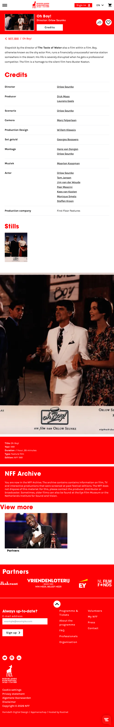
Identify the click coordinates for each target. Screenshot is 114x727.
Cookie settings (11, 689)
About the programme (67, 622)
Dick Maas (63, 96)
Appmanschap (38, 712)
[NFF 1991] (6, 38)
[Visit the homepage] (41, 5)
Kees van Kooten (67, 191)
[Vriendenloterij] (38, 583)
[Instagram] (12, 657)
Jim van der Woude (68, 182)
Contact (93, 628)
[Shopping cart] (110, 5)
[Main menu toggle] (4, 5)
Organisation (68, 642)
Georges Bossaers (67, 139)
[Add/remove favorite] (108, 22)
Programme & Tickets (68, 612)
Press (91, 622)
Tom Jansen (64, 177)
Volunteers (95, 610)
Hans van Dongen (67, 149)
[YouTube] (4, 657)
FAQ (62, 630)
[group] (36, 534)
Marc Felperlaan (66, 120)
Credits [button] (50, 27)
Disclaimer (9, 701)
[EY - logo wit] (72, 583)
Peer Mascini (65, 187)
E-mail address (12, 616)
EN (98, 5)
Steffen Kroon (65, 201)
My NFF (93, 616)
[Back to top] (57, 604)
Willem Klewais (66, 130)
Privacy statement (13, 693)
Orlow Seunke (65, 86)
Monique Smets (66, 196)
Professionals (68, 636)
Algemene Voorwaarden (16, 697)
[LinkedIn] (19, 657)
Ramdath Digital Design (15, 712)
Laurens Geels (65, 101)
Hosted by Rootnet (58, 712)
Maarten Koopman (68, 163)
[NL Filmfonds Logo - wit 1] (94, 583)
